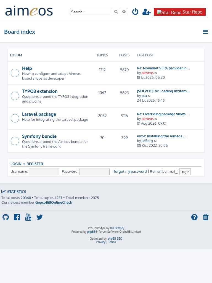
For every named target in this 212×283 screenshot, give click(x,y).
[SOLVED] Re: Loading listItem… (163, 90)
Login (16, 163)
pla (144, 95)
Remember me (162, 171)
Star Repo (192, 12)
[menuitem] (135, 12)
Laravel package (39, 114)
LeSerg (147, 140)
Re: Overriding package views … (163, 113)
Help (27, 68)
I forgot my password (129, 171)
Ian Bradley (117, 228)
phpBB (91, 231)
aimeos (147, 72)
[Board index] (29, 11)
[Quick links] (205, 32)
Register (34, 163)
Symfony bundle (39, 136)
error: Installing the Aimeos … (162, 135)
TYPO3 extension (40, 91)
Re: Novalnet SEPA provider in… (163, 67)
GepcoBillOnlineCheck (53, 202)
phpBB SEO (115, 238)
